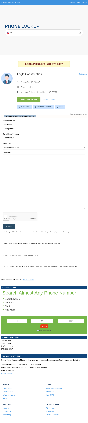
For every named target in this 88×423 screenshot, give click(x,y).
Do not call (50, 411)
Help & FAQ (50, 395)
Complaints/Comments (20, 116)
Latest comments (9, 395)
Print (61, 107)
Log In (78, 2)
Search (44, 326)
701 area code (28, 280)
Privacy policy (51, 408)
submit (9, 226)
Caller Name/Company (11, 134)
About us (6, 408)
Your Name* (7, 125)
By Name (17, 2)
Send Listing (25, 107)
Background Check (44, 107)
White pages (7, 388)
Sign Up (84, 2)
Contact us (7, 411)
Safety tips (50, 391)
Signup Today (6, 374)
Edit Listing (83, 74)
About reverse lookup (54, 388)
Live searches (8, 391)
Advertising (7, 415)
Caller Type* (7, 143)
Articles (72, 2)
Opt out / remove (52, 415)
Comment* (7, 153)
